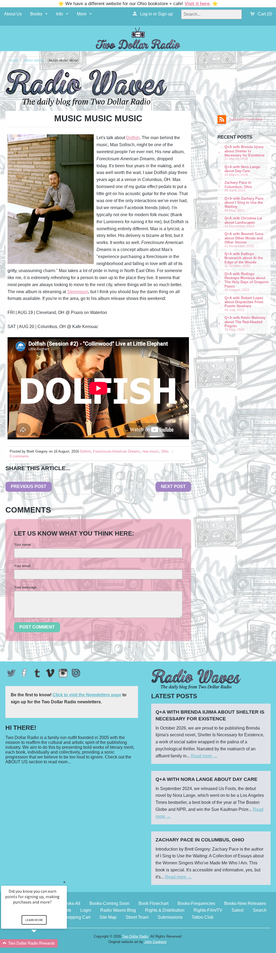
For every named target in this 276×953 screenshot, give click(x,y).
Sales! (238, 910)
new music (150, 451)
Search (260, 910)
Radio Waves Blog (118, 910)
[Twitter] (11, 673)
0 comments (19, 456)
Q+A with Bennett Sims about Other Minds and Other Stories (244, 240)
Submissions (170, 917)
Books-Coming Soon (109, 903)
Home (13, 60)
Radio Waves (34, 60)
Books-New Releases (245, 903)
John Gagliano (155, 942)
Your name (22, 545)
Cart (264, 14)
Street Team (137, 917)
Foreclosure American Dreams (116, 451)
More (82, 14)
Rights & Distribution (164, 910)
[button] (40, 943)
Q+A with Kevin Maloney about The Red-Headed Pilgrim (245, 323)
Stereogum (77, 291)
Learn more (34, 920)
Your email (22, 566)
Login (85, 910)
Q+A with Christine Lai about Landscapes (243, 222)
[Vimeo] (50, 673)
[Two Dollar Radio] (138, 37)
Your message (25, 587)
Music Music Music (64, 60)
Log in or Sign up (156, 14)
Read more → (204, 756)
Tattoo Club (202, 917)
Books (36, 14)
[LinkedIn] (76, 673)
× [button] (64, 882)
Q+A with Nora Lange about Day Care (242, 170)
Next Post (173, 486)
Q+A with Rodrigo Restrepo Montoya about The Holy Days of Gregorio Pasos (247, 282)
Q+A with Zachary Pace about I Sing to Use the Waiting (244, 204)
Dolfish (133, 137)
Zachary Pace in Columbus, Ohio (238, 186)
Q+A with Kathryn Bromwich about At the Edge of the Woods (244, 259)
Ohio (164, 451)
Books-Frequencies (196, 903)
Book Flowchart (153, 903)
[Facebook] (24, 673)
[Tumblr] (37, 673)
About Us (13, 14)
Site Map (107, 917)
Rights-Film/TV (208, 910)
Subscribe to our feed (245, 119)
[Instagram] (63, 673)
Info (59, 14)
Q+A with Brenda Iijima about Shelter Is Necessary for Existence (244, 152)
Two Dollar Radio (135, 936)
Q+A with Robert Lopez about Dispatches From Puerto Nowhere (244, 304)
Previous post (28, 486)
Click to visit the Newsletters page (87, 695)
